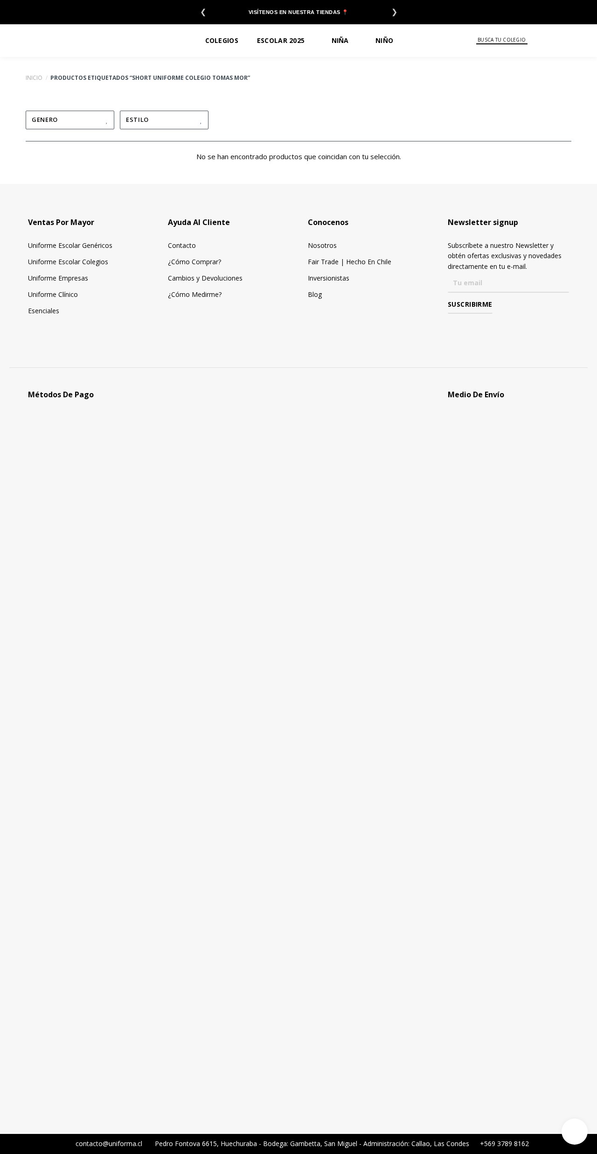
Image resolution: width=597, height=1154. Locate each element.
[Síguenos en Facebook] (453, 327)
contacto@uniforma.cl (108, 1143)
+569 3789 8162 (503, 1143)
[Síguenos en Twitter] (480, 327)
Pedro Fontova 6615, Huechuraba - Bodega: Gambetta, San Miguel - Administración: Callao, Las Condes (313, 1143)
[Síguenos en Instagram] (466, 327)
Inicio (34, 78)
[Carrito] (583, 40)
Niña (340, 40)
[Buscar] (534, 40)
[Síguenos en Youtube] (493, 327)
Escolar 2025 (281, 40)
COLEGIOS (221, 40)
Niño (384, 40)
